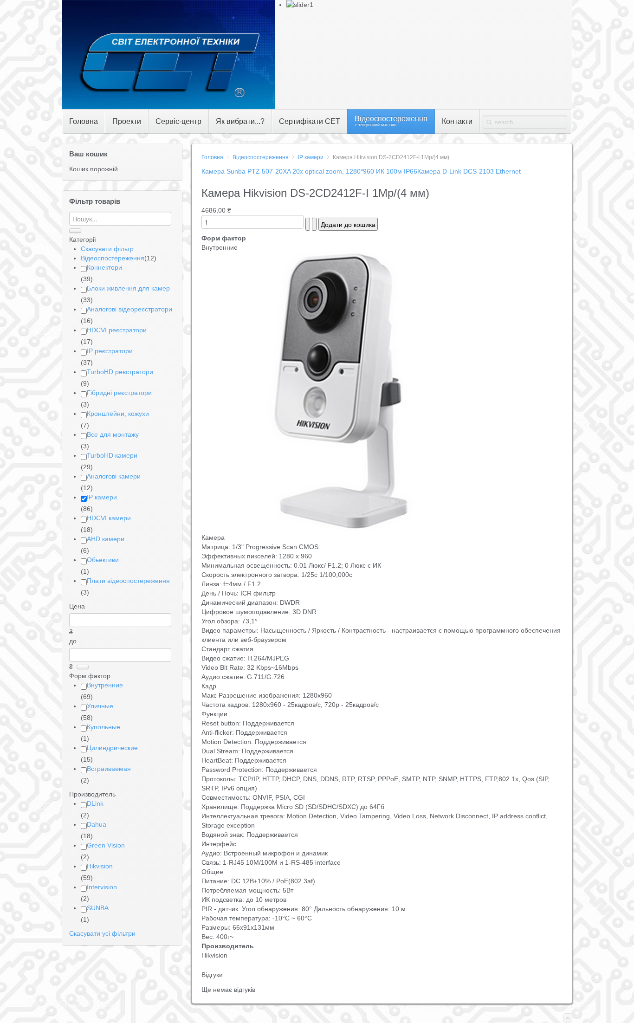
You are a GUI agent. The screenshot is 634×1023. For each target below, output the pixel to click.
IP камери (310, 157)
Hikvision (100, 866)
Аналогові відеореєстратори (129, 309)
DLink (95, 803)
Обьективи (103, 559)
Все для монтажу (113, 434)
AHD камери (105, 539)
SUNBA (98, 908)
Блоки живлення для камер (128, 288)
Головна (212, 157)
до (73, 641)
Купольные (103, 727)
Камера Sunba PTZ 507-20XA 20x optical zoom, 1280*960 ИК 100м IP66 (309, 171)
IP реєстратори (110, 351)
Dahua (96, 824)
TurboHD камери (112, 455)
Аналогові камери (114, 476)
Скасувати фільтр (107, 249)
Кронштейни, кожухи (118, 413)
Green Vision (106, 845)
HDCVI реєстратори (117, 330)
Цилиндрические (112, 747)
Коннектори (104, 267)
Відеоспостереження (261, 157)
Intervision (102, 887)
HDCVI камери (109, 518)
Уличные (100, 706)
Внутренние (105, 685)
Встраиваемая (109, 768)
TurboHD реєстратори (120, 372)
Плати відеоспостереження (128, 580)
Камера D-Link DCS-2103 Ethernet (469, 171)
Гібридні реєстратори (119, 392)
